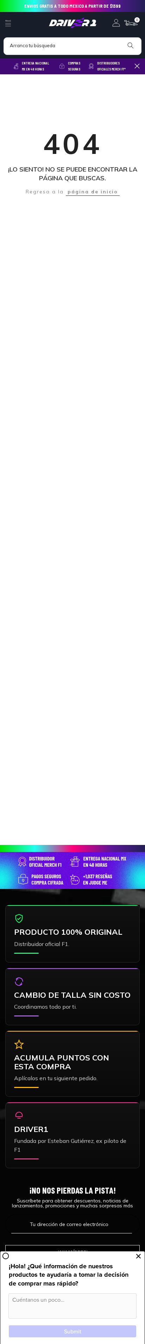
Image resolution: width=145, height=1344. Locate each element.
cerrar (137, 66)
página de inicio (93, 191)
